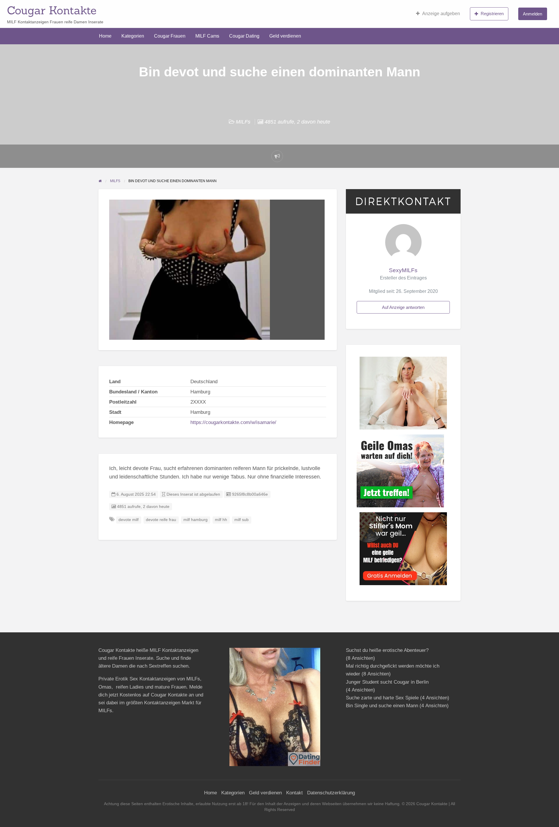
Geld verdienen (285, 36)
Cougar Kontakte (51, 10)
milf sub (241, 520)
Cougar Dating (244, 36)
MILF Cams (207, 36)
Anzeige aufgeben (441, 13)
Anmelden (532, 13)
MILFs (243, 122)
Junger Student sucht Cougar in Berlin (387, 682)
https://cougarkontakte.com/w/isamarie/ (233, 422)
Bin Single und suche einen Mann (382, 705)
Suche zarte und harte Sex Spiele (382, 698)
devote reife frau (161, 520)
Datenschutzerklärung (331, 793)
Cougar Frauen (169, 36)
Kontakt (294, 793)
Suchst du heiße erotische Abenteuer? (387, 650)
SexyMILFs (403, 270)
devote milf (128, 520)
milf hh (221, 520)
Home (105, 36)
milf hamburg (195, 520)
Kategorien (132, 36)
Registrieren (492, 13)
